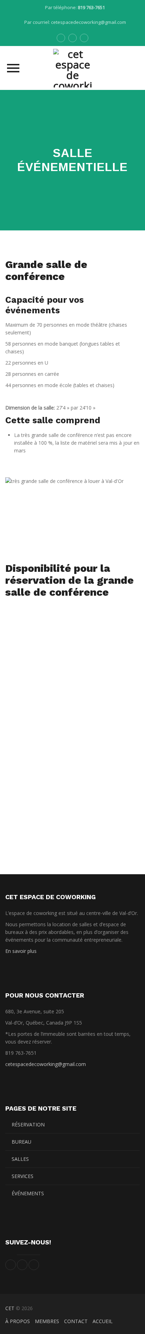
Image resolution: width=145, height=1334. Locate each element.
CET (9, 1308)
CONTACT (76, 1321)
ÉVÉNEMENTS (28, 1193)
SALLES (20, 1159)
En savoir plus (21, 951)
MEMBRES (47, 1321)
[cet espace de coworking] (72, 68)
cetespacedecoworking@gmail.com (88, 22)
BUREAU (21, 1141)
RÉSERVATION (28, 1124)
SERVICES (22, 1176)
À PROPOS (17, 1321)
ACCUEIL (103, 1321)
